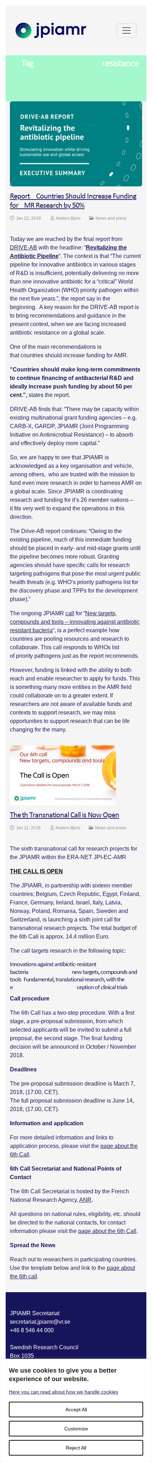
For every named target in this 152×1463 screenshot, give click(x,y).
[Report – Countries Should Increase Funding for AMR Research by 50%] (76, 143)
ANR (85, 1200)
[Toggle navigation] (126, 30)
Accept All (76, 1409)
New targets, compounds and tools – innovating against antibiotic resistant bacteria (75, 621)
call (69, 613)
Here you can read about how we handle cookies (63, 1392)
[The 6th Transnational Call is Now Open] (63, 775)
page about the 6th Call (107, 1231)
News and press (111, 218)
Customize (76, 1428)
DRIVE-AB (23, 248)
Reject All (76, 1448)
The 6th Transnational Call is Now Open (64, 815)
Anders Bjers (68, 218)
